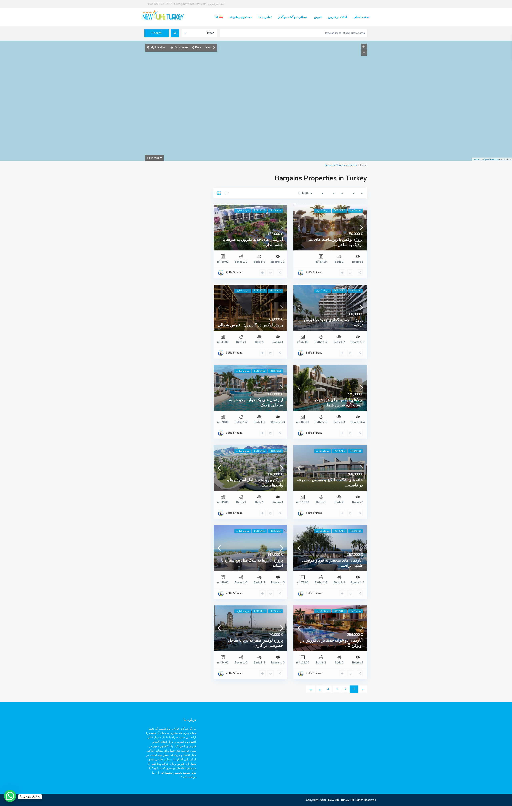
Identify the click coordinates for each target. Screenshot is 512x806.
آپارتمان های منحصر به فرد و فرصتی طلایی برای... (332, 563)
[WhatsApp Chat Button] (10, 796)
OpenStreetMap (491, 159)
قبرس (318, 17)
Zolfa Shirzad (314, 272)
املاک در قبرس (337, 17)
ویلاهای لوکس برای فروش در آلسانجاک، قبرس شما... (338, 402)
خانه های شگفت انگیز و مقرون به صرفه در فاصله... (330, 482)
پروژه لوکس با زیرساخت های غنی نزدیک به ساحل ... (335, 242)
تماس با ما (265, 17)
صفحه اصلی (361, 17)
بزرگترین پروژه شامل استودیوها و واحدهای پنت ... (255, 482)
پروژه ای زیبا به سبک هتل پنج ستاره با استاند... (252, 563)
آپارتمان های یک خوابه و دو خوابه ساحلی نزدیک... (256, 402)
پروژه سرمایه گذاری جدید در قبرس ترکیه (333, 322)
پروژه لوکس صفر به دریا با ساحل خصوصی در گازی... (255, 643)
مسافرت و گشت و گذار (292, 17)
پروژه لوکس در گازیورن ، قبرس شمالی (250, 325)
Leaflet (476, 159)
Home (363, 165)
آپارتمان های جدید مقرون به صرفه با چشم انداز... (253, 242)
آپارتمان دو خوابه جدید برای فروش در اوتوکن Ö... (332, 643)
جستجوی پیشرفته (241, 17)
